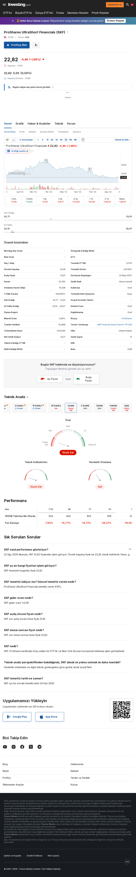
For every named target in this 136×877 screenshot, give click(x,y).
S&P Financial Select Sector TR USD (114, 324)
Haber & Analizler (39, 123)
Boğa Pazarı (88, 379)
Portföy (7, 777)
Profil (22, 132)
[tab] (20, 408)
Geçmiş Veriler (47, 132)
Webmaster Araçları (13, 784)
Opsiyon (77, 132)
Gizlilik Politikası (34, 855)
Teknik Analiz (14, 397)
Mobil (6, 771)
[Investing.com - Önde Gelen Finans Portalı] (19, 5)
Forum (71, 123)
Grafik (20, 123)
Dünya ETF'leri (44, 12)
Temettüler (63, 132)
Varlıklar (32, 132)
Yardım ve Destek (80, 777)
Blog (5, 764)
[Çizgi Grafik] (13, 140)
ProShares (127, 318)
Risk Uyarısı (53, 855)
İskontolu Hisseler (77, 12)
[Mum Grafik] (7, 140)
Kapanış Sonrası (15, 78)
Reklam (75, 771)
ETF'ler (7, 12)
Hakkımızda (77, 764)
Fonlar (60, 12)
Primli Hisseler (100, 12)
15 (131, 337)
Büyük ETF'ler (23, 12)
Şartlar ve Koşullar (12, 855)
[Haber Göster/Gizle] (83, 140)
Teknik (59, 123)
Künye (74, 784)
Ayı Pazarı (52, 378)
